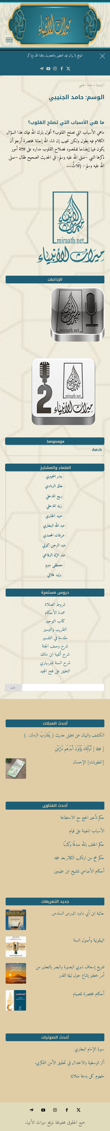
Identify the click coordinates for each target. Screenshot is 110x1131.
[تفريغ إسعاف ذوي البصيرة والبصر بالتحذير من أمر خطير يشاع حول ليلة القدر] (16, 975)
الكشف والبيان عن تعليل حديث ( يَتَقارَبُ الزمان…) (64, 735)
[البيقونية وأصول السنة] (16, 948)
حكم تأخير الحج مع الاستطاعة (82, 818)
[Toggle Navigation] (9, 41)
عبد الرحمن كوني (54, 545)
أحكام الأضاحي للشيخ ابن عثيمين (79, 871)
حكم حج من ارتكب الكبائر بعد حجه (79, 858)
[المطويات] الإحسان (88, 762)
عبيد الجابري (54, 516)
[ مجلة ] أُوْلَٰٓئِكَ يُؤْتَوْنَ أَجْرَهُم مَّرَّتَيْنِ (79, 749)
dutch (97, 450)
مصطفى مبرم (54, 565)
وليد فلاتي (54, 575)
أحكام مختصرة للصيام (88, 994)
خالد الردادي (54, 486)
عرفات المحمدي (54, 535)
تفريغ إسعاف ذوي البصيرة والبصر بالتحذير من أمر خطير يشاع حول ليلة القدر (70, 971)
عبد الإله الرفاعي (53, 555)
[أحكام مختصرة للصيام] (16, 1002)
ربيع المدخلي (54, 496)
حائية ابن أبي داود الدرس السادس (78, 913)
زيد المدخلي (54, 506)
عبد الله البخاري (54, 525)
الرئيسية (100, 85)
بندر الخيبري (54, 476)
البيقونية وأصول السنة (88, 940)
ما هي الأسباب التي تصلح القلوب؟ (66, 122)
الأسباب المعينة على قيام (86, 831)
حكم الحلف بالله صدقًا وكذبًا (83, 845)
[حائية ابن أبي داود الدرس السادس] (16, 921)
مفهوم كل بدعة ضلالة (87, 1076)
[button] (104, 1097)
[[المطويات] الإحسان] (16, 770)
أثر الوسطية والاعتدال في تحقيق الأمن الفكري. (69, 1063)
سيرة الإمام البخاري (89, 1049)
